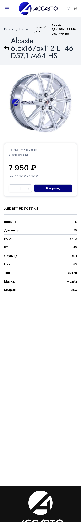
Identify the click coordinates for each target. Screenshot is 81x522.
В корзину (53, 188)
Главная (9, 29)
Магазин (24, 29)
